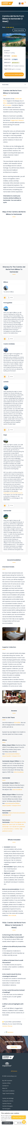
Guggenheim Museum (17, 120)
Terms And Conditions (8, 1091)
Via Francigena (6, 1108)
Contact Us (5, 1086)
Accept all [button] (7, 1123)
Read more (3, 1120)
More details (12, 915)
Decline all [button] (20, 1123)
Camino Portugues (7, 1106)
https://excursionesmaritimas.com (13, 493)
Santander (8, 105)
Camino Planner (7, 1026)
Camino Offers (6, 1083)
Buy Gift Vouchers (7, 1080)
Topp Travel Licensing (8, 1093)
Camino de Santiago (8, 1098)
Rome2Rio (17, 722)
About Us (4, 1088)
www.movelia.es (18, 772)
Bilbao (5, 103)
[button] (18, 3)
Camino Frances (6, 1103)
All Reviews (14, 1071)
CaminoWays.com (12, 1076)
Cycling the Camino (7, 1101)
